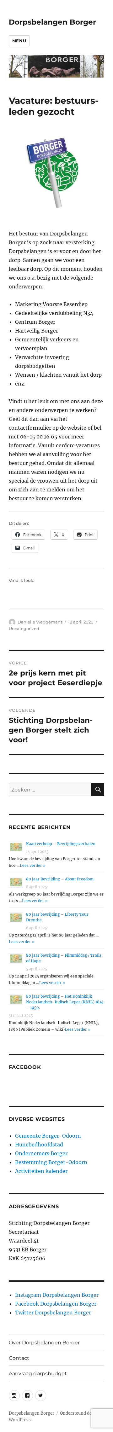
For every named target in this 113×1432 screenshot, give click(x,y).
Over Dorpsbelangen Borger (44, 1343)
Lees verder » (33, 865)
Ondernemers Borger (41, 1153)
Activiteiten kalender (41, 1171)
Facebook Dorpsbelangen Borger (55, 1304)
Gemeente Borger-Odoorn (48, 1136)
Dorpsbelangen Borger (52, 22)
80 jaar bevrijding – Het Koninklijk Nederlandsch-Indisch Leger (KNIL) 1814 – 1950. (65, 1002)
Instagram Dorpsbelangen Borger (57, 1295)
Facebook (25, 1067)
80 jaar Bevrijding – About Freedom (60, 879)
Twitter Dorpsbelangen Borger (53, 1312)
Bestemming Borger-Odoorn (51, 1162)
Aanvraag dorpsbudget (38, 1374)
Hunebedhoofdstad (39, 1144)
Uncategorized (24, 628)
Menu (19, 40)
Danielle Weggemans (40, 621)
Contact (19, 1358)
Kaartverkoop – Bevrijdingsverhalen (60, 843)
